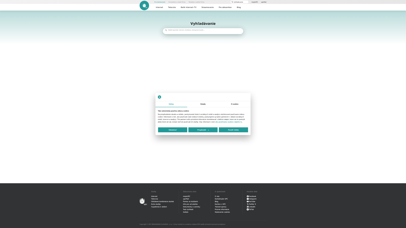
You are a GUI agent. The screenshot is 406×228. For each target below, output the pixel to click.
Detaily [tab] (203, 104)
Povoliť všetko (233, 130)
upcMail (263, 2)
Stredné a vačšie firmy (196, 2)
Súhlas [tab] (171, 104)
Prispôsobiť (201, 130)
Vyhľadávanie (238, 2)
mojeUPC (255, 2)
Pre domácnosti (159, 2)
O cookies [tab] (235, 104)
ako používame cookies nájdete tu (228, 122)
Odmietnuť (173, 130)
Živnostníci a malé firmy (176, 2)
